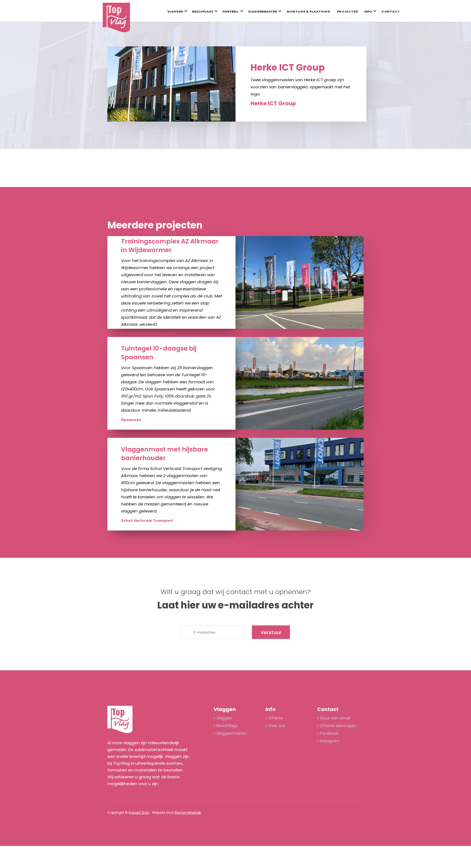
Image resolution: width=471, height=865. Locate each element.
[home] (116, 17)
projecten (347, 11)
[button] (176, 12)
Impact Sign (139, 812)
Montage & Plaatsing (308, 11)
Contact (391, 11)
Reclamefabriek (188, 812)
